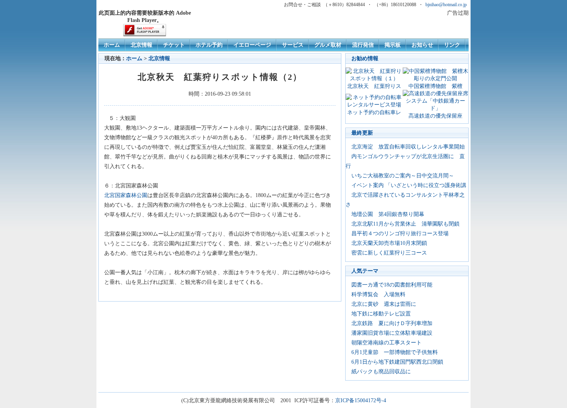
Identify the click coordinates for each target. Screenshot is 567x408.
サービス (293, 45)
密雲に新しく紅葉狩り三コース (389, 253)
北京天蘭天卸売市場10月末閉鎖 (389, 243)
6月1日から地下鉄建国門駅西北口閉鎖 (397, 362)
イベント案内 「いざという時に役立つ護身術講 (408, 185)
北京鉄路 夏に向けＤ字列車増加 (391, 323)
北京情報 (141, 45)
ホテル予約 (209, 45)
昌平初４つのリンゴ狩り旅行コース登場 (400, 233)
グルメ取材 (327, 45)
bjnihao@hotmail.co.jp (446, 4)
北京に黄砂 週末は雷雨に (383, 304)
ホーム (112, 45)
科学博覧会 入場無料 (378, 294)
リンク (452, 45)
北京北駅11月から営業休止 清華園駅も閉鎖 (405, 224)
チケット (174, 45)
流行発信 (363, 45)
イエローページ (252, 45)
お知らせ (422, 45)
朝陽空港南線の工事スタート (386, 342)
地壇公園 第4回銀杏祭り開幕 (387, 214)
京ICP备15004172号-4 (360, 400)
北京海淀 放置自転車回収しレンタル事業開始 (408, 146)
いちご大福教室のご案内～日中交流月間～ (402, 175)
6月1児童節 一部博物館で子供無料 (394, 352)
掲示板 (393, 45)
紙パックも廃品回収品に (381, 371)
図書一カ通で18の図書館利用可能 (391, 285)
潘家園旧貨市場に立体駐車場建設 (391, 333)
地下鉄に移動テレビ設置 (381, 313)
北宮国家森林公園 (125, 195)
